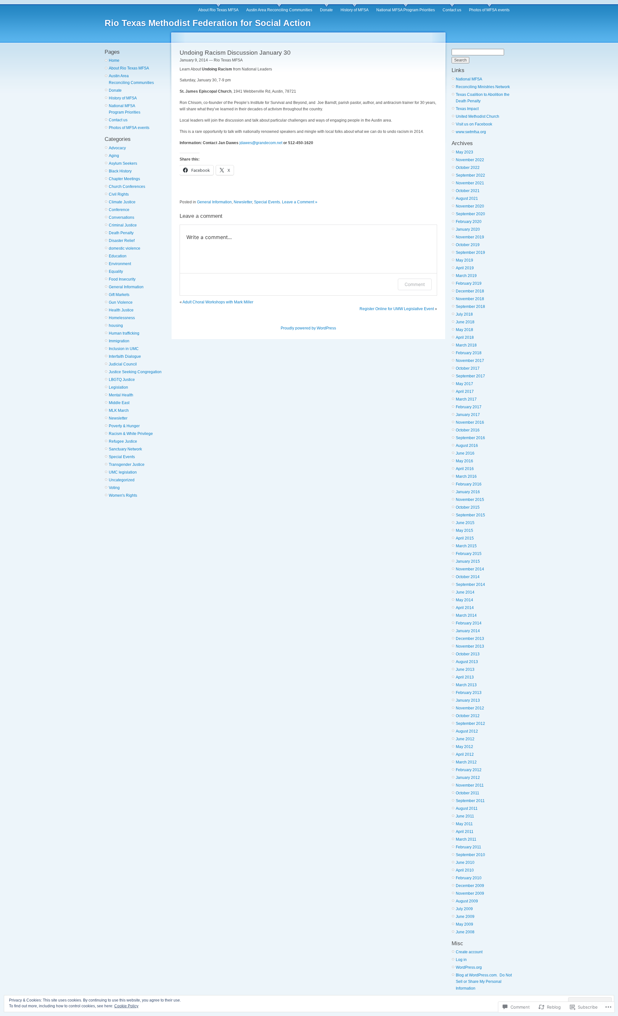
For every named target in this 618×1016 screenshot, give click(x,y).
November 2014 (470, 569)
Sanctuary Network (125, 449)
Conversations (121, 217)
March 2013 (466, 685)
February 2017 (469, 407)
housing (116, 325)
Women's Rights (123, 495)
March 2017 (466, 399)
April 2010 (465, 870)
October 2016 (468, 430)
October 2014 (468, 577)
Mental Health (121, 395)
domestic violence (124, 248)
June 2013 (465, 669)
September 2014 (470, 584)
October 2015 (468, 507)
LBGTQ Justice (122, 379)
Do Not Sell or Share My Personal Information (484, 982)
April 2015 (465, 538)
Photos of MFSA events (489, 10)
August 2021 (467, 198)
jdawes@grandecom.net (260, 143)
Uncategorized (122, 480)
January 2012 (468, 777)
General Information (126, 287)
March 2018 (466, 345)
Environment (120, 264)
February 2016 (469, 484)
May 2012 (464, 746)
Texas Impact (467, 108)
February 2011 (468, 847)
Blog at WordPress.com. (477, 975)
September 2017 (470, 376)
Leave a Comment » (299, 202)
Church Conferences (127, 186)
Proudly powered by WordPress (308, 328)
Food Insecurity (122, 279)
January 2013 (468, 700)
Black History (120, 171)
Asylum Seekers (123, 163)
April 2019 (465, 268)
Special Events (122, 457)
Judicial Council (123, 364)
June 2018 (465, 322)
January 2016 (468, 492)
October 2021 (468, 191)
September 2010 (470, 855)
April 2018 (465, 337)
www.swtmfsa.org (471, 132)
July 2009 (464, 909)
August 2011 (467, 808)
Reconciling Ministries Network (483, 87)
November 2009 (470, 893)
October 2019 (468, 245)
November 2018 (470, 299)
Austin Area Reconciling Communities (279, 10)
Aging (114, 155)
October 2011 (467, 793)
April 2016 (465, 468)
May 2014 (464, 600)
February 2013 (469, 692)
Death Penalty (121, 233)
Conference (119, 210)
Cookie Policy (126, 1006)
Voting (114, 487)
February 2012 (469, 770)
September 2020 (470, 214)
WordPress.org (469, 967)
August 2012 (467, 731)
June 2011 (465, 816)
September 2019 (470, 252)
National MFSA (469, 79)
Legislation (118, 387)
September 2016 (470, 438)
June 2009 (465, 916)
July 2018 (464, 314)
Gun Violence (121, 302)
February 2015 (469, 553)
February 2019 (469, 283)
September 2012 (470, 723)
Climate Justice (122, 202)
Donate (326, 10)
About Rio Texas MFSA (218, 10)
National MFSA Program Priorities (405, 10)
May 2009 (464, 924)
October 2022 (468, 167)
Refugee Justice (123, 441)
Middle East (119, 403)
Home (114, 60)
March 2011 (466, 839)
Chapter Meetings (124, 179)
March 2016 (466, 476)
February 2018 (469, 353)
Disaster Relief (122, 240)
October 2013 (468, 654)
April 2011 (464, 831)
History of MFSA (355, 10)
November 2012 (470, 708)
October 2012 (468, 716)
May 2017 (464, 384)
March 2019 (466, 275)
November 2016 (470, 422)
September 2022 (470, 175)
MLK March (119, 410)
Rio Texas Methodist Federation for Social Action (208, 23)
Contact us (452, 10)
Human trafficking (124, 333)
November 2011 (470, 785)
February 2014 (469, 623)
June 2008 (465, 932)
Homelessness (122, 318)
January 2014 (468, 631)
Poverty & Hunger (124, 426)
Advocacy (117, 148)
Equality (116, 271)
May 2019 (464, 260)
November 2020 (470, 206)
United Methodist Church (477, 116)
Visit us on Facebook (474, 124)
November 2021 (470, 183)
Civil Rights (119, 194)
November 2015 (470, 499)
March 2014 (466, 615)
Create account (469, 952)
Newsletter (118, 418)
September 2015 (470, 515)
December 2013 (470, 638)
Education (117, 256)
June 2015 (465, 523)
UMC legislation (123, 472)
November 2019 (470, 237)
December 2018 (470, 291)
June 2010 (465, 862)
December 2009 (470, 885)
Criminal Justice (123, 225)
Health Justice (121, 310)
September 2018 (470, 306)
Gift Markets (119, 294)
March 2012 (466, 762)
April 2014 (465, 607)
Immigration (119, 341)
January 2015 (468, 561)
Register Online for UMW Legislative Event (397, 309)
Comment (415, 284)
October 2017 (468, 368)
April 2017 (465, 391)
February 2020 (469, 221)
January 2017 (468, 414)
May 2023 (464, 152)
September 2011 (470, 801)
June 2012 (465, 739)
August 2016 (467, 445)
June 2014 (465, 592)
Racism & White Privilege (131, 433)
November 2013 (470, 646)
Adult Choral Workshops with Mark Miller (218, 302)
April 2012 (465, 754)
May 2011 (464, 824)
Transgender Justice (127, 464)
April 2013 (465, 677)
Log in (461, 959)
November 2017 (470, 360)
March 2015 (466, 546)
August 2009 (467, 901)
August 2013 (467, 662)
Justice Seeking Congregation (135, 372)
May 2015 (464, 530)
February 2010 (469, 878)
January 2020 (468, 229)
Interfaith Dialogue (125, 356)
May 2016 (464, 461)
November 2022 (470, 160)
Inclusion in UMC (124, 348)
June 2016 (465, 453)
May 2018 (464, 330)
